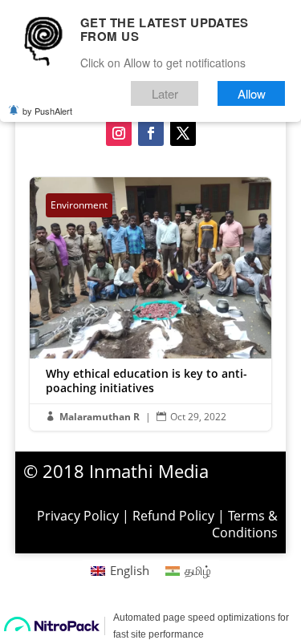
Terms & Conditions (245, 524)
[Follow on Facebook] (151, 133)
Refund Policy (173, 516)
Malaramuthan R (99, 416)
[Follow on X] (183, 133)
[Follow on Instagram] (119, 133)
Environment (79, 205)
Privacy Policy (78, 516)
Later (165, 93)
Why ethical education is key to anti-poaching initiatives (151, 304)
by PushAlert (47, 110)
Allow (252, 93)
